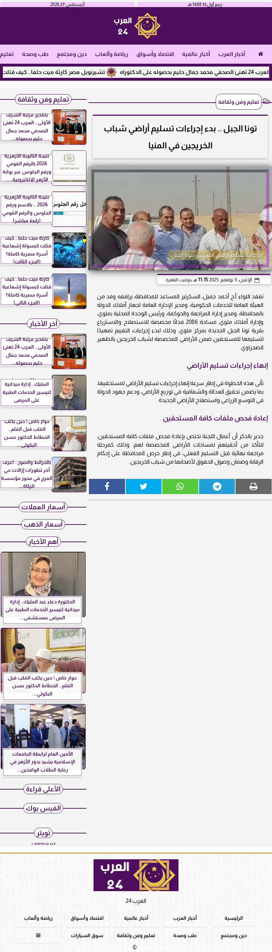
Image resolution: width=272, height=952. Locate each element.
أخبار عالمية (196, 54)
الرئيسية (234, 918)
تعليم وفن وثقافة (238, 102)
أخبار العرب (231, 54)
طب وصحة (35, 54)
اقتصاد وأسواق (155, 54)
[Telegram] (217, 486)
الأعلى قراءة (43, 789)
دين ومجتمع (72, 54)
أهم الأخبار (43, 541)
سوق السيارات (87, 935)
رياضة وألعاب (111, 54)
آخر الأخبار (43, 323)
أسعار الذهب (43, 524)
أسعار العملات (43, 507)
